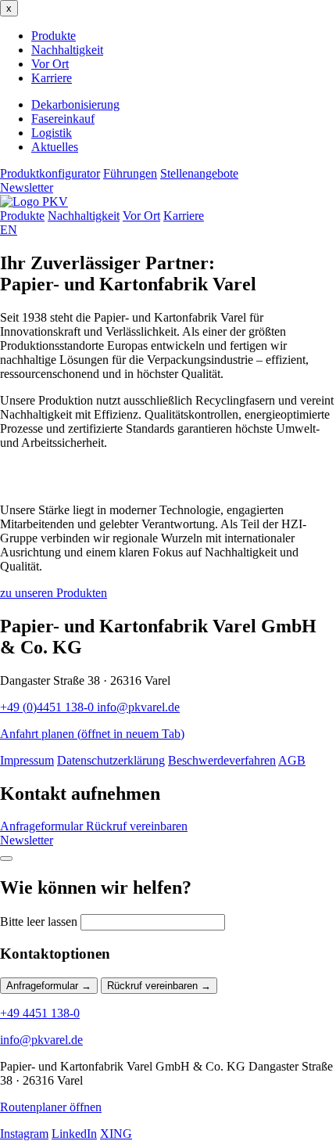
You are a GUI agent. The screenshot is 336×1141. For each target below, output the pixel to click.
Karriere (51, 78)
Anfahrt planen (92, 733)
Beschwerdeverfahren (222, 760)
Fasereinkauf (63, 118)
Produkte (53, 35)
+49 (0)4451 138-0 (48, 707)
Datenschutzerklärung (111, 760)
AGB (292, 760)
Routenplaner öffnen (51, 1107)
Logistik (51, 132)
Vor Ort (50, 63)
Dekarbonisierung (75, 104)
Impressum (27, 760)
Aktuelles (54, 146)
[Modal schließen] (6, 858)
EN (8, 229)
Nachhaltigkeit (67, 49)
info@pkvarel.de (138, 707)
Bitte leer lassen (38, 921)
